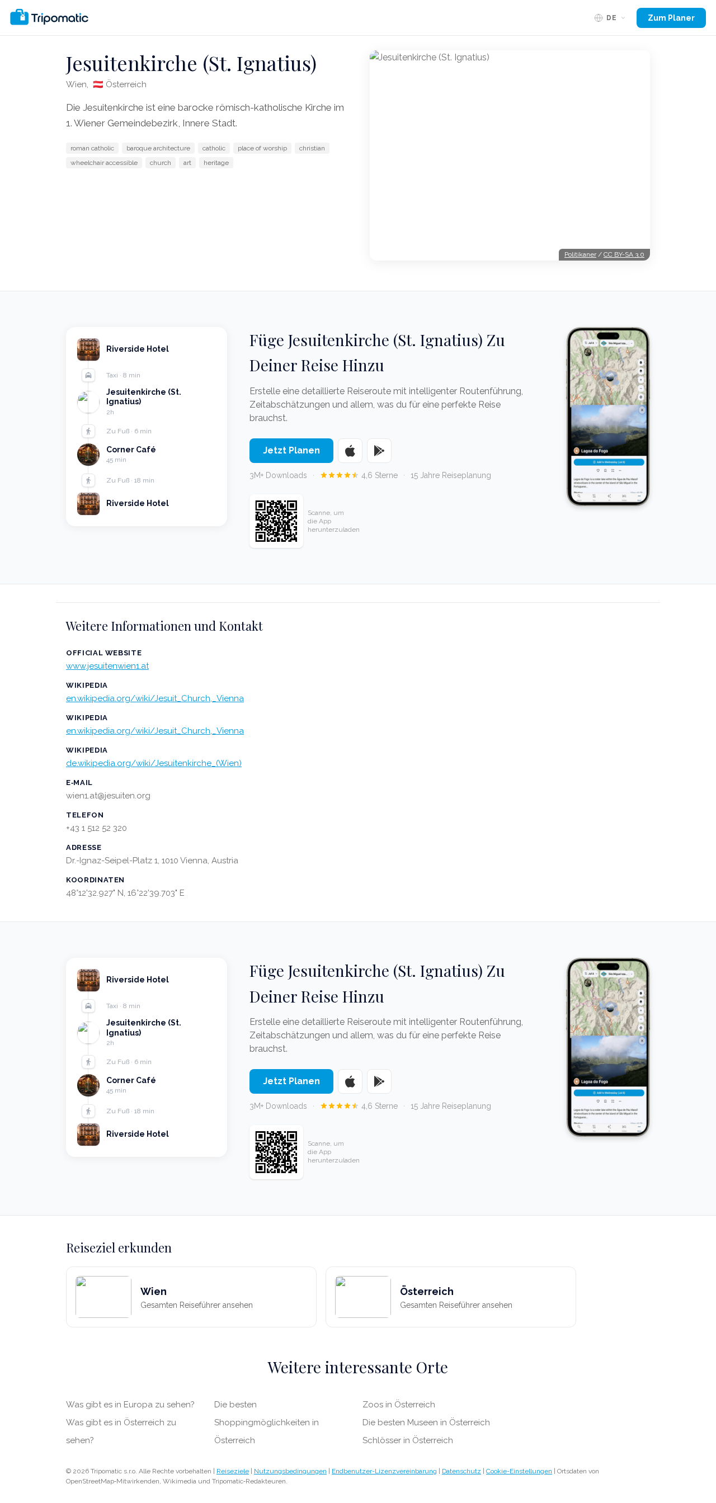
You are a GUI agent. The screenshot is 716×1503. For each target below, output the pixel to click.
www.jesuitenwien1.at (107, 666)
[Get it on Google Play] (379, 450)
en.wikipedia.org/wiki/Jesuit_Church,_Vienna (155, 698)
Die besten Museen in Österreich (426, 1422)
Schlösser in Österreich (407, 1440)
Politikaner (580, 254)
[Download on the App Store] (350, 450)
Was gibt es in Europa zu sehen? (130, 1405)
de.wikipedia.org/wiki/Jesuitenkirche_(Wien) (154, 763)
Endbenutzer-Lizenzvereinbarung (384, 1471)
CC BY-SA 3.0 (624, 254)
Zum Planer (671, 17)
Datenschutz (461, 1471)
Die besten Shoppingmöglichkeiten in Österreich (266, 1422)
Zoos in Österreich (398, 1405)
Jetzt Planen (291, 450)
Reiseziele (232, 1471)
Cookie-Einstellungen (519, 1471)
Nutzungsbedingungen (290, 1471)
